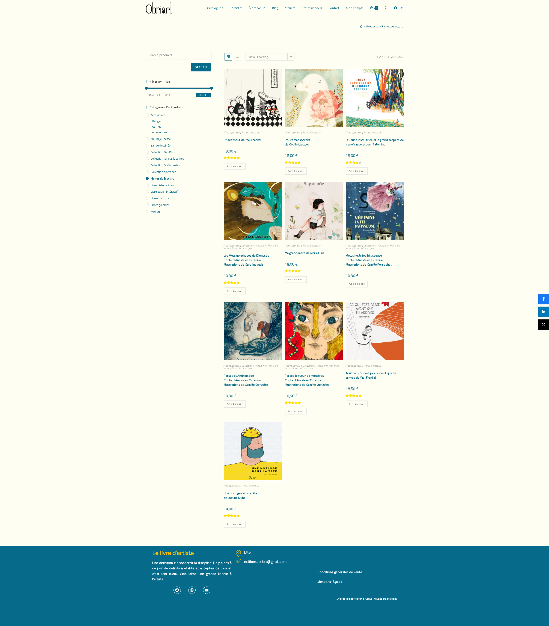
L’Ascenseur (242, 140)
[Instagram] (192, 590)
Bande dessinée (160, 145)
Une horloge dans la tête (240, 495)
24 (392, 57)
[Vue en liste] (237, 56)
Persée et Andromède (246, 380)
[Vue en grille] (228, 56)
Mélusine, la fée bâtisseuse (369, 260)
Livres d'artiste (160, 198)
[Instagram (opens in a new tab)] (402, 7)
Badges (156, 121)
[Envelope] (206, 590)
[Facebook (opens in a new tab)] (395, 7)
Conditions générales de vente (339, 572)
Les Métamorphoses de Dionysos (246, 260)
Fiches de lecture (392, 26)
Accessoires (158, 115)
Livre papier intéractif (164, 192)
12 (387, 57)
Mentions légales (329, 582)
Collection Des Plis (162, 152)
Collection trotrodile (163, 172)
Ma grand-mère (304, 253)
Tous (399, 57)
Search (201, 67)
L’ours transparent (297, 142)
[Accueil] (360, 26)
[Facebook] (177, 590)
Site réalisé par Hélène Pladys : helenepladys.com (366, 598)
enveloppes (159, 132)
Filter (204, 95)
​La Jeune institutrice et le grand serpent (375, 142)
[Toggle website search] (386, 8)
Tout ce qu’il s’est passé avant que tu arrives (371, 375)
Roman (155, 211)
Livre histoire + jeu (242, 248)
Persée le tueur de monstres (307, 380)
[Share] (543, 299)
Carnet (156, 127)
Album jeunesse (232, 132)
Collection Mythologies (254, 245)
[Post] (543, 324)
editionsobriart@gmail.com (265, 561)
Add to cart (235, 166)
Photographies (160, 205)
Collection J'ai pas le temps (167, 158)
